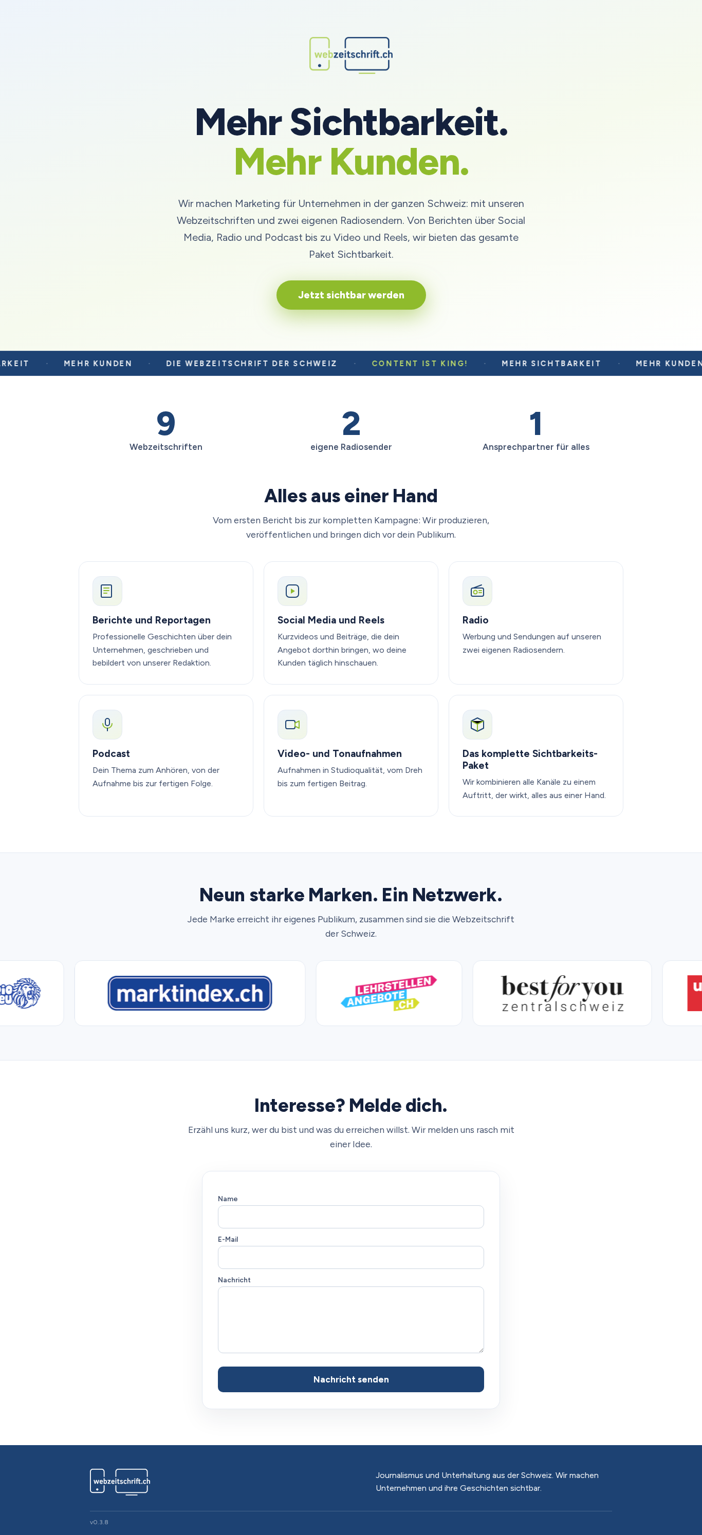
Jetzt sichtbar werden (351, 295)
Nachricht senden (351, 1379)
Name (228, 1199)
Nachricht (234, 1280)
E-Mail (228, 1239)
